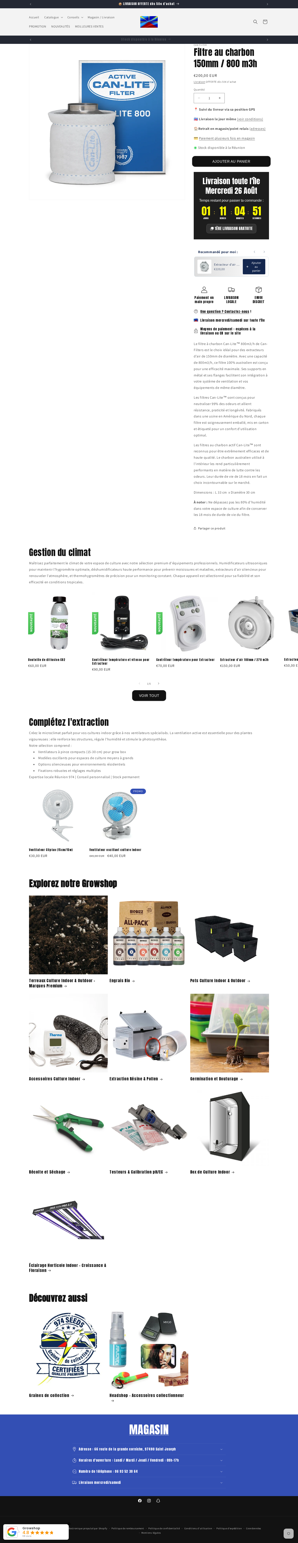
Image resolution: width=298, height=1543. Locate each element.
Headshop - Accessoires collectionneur (147, 1395)
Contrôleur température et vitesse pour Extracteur (121, 661)
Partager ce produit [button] (211, 528)
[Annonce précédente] (30, 4)
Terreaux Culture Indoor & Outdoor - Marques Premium (62, 983)
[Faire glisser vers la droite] (158, 683)
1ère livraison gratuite (234, 228)
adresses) (257, 128)
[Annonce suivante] (267, 4)
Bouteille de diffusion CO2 (46, 660)
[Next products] (264, 252)
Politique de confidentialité (164, 1528)
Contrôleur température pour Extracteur (185, 660)
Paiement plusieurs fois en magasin (227, 138)
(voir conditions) (250, 119)
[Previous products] (254, 252)
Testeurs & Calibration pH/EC (136, 1171)
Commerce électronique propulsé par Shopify (81, 1528)
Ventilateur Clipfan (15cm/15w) (51, 850)
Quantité (199, 89)
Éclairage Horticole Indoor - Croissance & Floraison (67, 1268)
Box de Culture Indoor (210, 1171)
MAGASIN (149, 1429)
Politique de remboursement (127, 1528)
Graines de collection (49, 1395)
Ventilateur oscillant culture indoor (115, 850)
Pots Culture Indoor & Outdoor (218, 980)
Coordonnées (253, 1528)
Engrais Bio (120, 980)
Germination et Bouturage (214, 1078)
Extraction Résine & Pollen (134, 1078)
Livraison (199, 81)
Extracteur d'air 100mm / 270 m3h (244, 660)
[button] (53, 17)
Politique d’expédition (229, 1528)
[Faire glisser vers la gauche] (139, 683)
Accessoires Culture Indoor (54, 1078)
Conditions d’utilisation (198, 1528)
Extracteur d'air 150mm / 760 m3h (227, 264)
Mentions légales (151, 1532)
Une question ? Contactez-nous (224, 311)
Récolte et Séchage (47, 1171)
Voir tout (149, 696)
